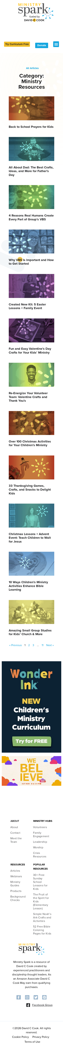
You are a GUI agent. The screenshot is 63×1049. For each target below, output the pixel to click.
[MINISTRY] (31, 954)
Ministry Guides (15, 883)
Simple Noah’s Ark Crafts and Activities (42, 917)
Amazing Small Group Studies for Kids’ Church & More (30, 632)
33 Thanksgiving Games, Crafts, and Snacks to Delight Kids (30, 489)
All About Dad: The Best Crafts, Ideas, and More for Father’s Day (31, 171)
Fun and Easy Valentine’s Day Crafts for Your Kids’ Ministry (30, 350)
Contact (15, 833)
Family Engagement (41, 834)
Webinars (16, 876)
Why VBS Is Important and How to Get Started (31, 262)
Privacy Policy (40, 1037)
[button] (56, 44)
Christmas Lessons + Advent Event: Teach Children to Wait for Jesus (30, 537)
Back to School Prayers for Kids (31, 127)
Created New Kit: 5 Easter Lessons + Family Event (27, 306)
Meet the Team (16, 840)
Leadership (40, 842)
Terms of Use (32, 1042)
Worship (38, 847)
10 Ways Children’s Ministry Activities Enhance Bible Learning (28, 586)
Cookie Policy (20, 1037)
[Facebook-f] (18, 997)
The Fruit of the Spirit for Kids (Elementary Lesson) (41, 901)
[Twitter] (36, 997)
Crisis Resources (39, 854)
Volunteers (40, 827)
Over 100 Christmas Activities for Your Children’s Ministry (30, 443)
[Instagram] (27, 997)
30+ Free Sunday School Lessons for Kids (40, 882)
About (14, 827)
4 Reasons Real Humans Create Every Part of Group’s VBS (31, 217)
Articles (15, 871)
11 (42, 645)
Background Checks (18, 898)
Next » (50, 645)
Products (15, 891)
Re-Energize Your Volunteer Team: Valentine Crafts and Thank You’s (28, 397)
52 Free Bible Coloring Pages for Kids (42, 930)
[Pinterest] (44, 997)
